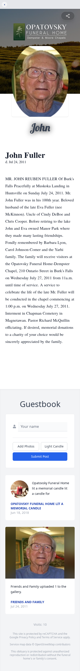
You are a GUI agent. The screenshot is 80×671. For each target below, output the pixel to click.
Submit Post (40, 456)
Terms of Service (52, 637)
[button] (40, 553)
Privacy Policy (27, 637)
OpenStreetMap (45, 644)
